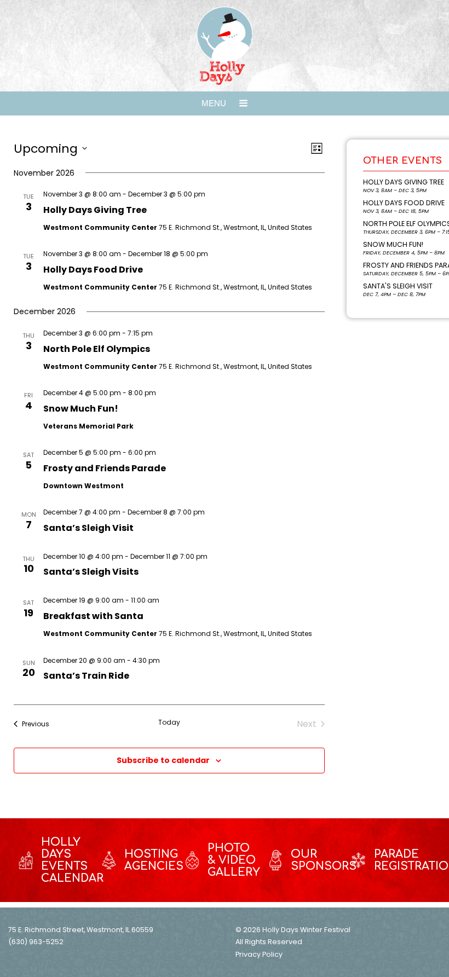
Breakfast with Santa (93, 616)
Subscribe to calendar (163, 760)
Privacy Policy (259, 954)
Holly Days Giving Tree (95, 210)
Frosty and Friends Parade (104, 468)
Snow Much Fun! (80, 408)
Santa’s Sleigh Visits (91, 571)
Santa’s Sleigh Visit (88, 528)
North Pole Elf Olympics (96, 349)
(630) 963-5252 (36, 941)
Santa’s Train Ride (86, 675)
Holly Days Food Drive (93, 269)
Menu (215, 103)
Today (169, 722)
